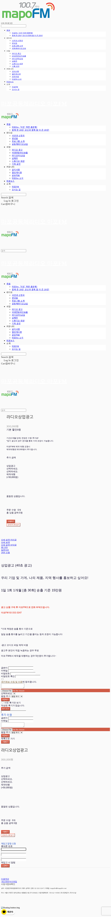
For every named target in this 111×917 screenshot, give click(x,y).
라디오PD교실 (17, 58)
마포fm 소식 (17, 79)
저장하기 (5, 699)
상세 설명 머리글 (9, 540)
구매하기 (5, 742)
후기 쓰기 (5, 708)
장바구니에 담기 (8, 835)
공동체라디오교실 (19, 48)
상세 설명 (5, 542)
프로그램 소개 (17, 45)
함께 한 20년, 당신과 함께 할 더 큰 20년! (27, 35)
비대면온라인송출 (19, 56)
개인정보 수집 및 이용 (11, 682)
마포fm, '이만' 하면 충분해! (22, 33)
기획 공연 (15, 66)
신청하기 (5, 865)
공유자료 (15, 76)
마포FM (15, 87)
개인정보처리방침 (9, 882)
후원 (8, 30)
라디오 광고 (16, 53)
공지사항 (15, 71)
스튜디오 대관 (17, 63)
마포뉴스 (10, 81)
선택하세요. (12, 468)
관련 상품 (5, 552)
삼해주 (14, 61)
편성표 (14, 43)
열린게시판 (16, 74)
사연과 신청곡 (17, 40)
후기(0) (4, 547)
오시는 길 (15, 89)
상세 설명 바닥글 (9, 545)
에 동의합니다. (19, 682)
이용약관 (5, 879)
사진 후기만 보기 (12, 703)
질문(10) (5, 550)
